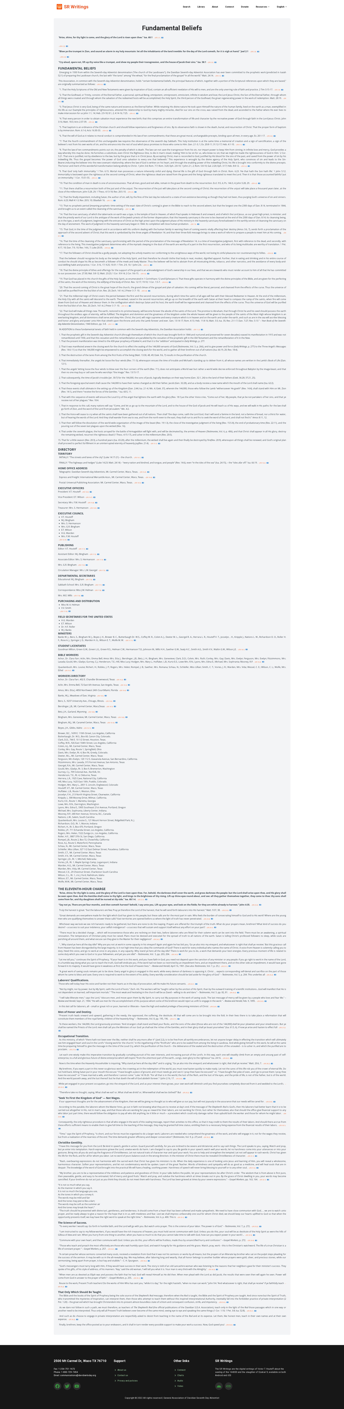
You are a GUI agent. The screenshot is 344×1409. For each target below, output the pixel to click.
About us (121, 1370)
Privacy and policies (127, 1380)
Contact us (122, 1375)
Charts (180, 1375)
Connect (181, 1370)
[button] (186, 6)
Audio (180, 1380)
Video (180, 1386)
